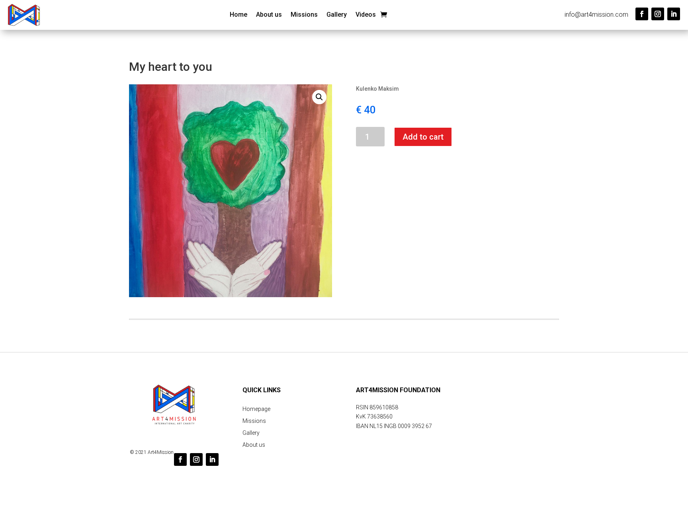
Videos (366, 15)
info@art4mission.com (596, 14)
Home (238, 15)
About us (269, 15)
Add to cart (423, 137)
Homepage (256, 409)
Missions (304, 15)
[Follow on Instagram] (657, 14)
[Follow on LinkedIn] (673, 14)
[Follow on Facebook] (641, 14)
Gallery (336, 15)
